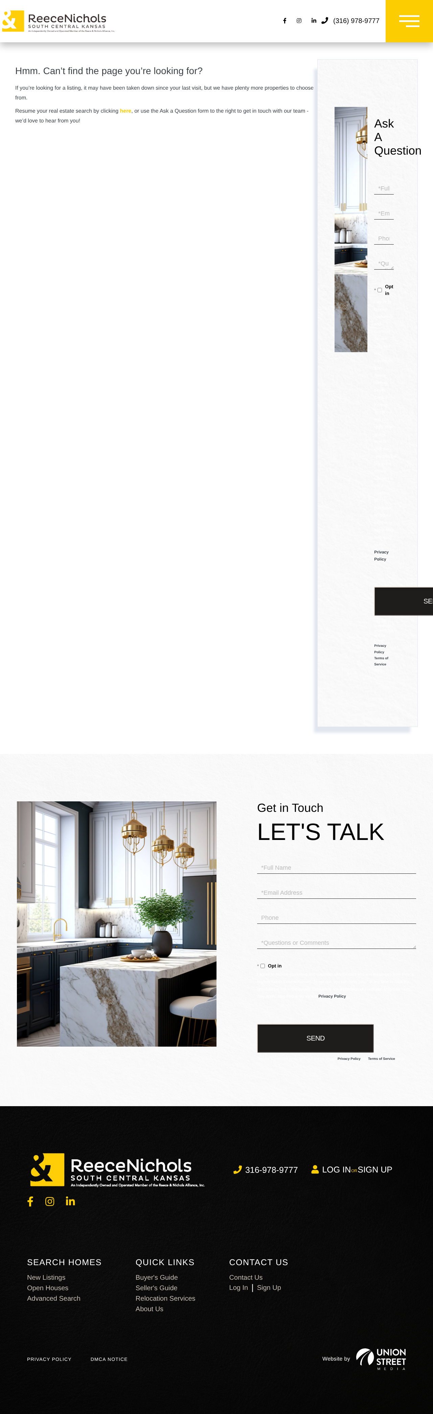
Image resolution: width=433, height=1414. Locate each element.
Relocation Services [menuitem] (166, 1298)
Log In (238, 1288)
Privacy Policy (332, 996)
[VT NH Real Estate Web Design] (381, 1359)
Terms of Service (381, 1059)
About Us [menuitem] (149, 1309)
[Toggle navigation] (409, 21)
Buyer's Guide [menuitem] (157, 1277)
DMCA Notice (109, 1359)
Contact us (246, 1277)
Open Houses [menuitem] (47, 1288)
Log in (336, 1169)
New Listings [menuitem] (46, 1277)
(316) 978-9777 (356, 21)
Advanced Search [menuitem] (54, 1298)
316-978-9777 (271, 1170)
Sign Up (375, 1169)
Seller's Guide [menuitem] (157, 1288)
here (125, 111)
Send (315, 1038)
